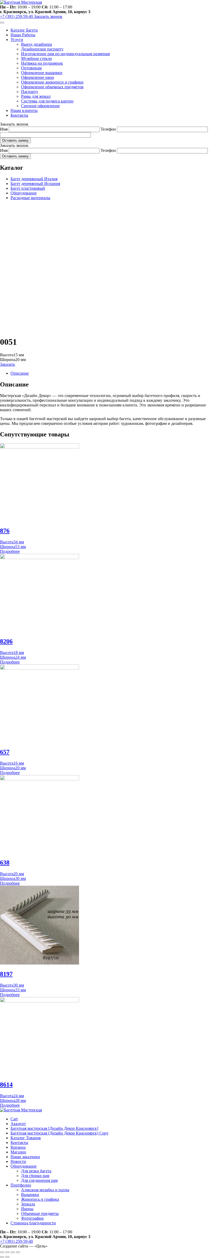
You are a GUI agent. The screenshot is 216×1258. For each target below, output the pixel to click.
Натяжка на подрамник (42, 63)
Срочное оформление (40, 106)
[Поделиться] (7, 1252)
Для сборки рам (35, 1175)
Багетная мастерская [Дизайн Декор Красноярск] (54, 1128)
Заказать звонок (48, 16)
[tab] (113, 373)
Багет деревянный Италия (34, 179)
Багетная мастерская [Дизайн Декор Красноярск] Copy (60, 1133)
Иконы (27, 1209)
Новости (18, 1161)
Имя (4, 129)
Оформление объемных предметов (52, 87)
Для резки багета (36, 1171)
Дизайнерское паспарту (42, 49)
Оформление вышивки (41, 72)
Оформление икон (37, 77)
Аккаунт (18, 1123)
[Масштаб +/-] (18, 1252)
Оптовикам (31, 68)
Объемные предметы (40, 1213)
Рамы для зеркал (36, 96)
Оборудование (24, 193)
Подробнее (10, 551)
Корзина (18, 1147)
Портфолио (21, 1185)
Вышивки (30, 1194)
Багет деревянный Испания (35, 183)
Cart (14, 1119)
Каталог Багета (24, 30)
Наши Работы (23, 35)
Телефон (108, 129)
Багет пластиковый (28, 188)
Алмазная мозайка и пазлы (45, 1190)
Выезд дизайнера (36, 44)
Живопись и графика (40, 1199)
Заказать (7, 364)
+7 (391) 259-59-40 (17, 16)
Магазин (18, 1152)
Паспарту (29, 91)
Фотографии (32, 1218)
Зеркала (28, 1204)
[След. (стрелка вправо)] (7, 1257)
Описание (20, 373)
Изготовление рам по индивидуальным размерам (65, 53)
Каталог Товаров (26, 1138)
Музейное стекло (36, 58)
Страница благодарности (33, 1223)
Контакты (19, 115)
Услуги (17, 39)
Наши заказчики (25, 1156)
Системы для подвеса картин (47, 101)
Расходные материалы (30, 197)
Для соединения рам (39, 1180)
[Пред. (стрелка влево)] (2, 1257)
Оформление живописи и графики (52, 82)
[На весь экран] (13, 1252)
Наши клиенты (24, 110)
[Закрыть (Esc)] (2, 1252)
